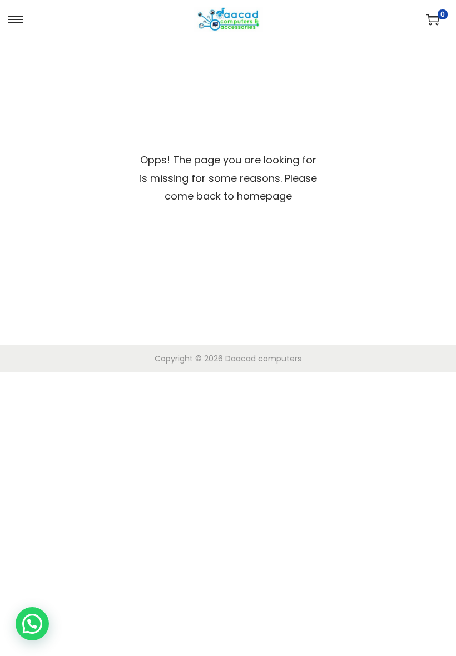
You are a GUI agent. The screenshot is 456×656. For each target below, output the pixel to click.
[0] (432, 19)
